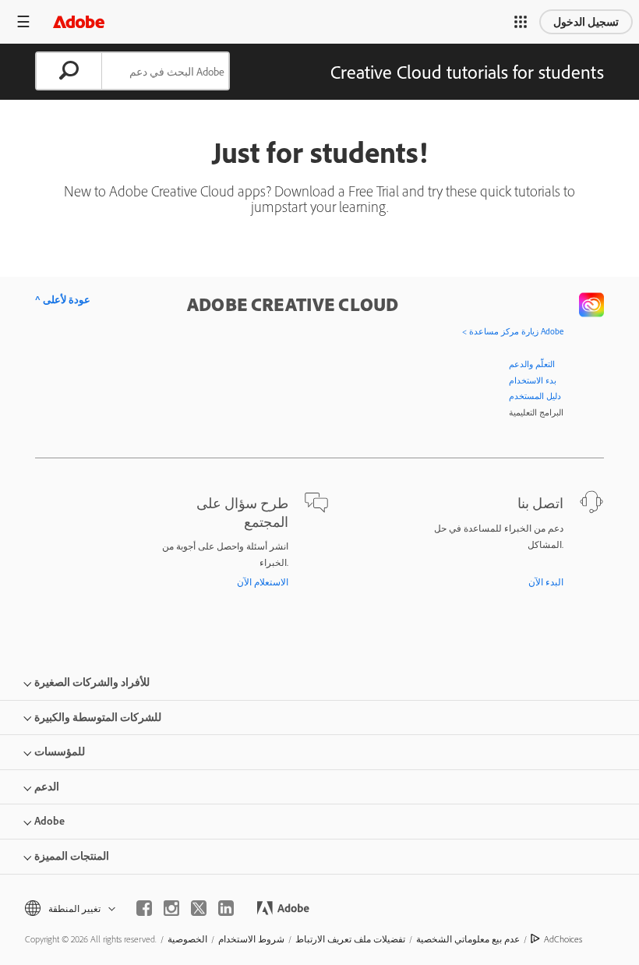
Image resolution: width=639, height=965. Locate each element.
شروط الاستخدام (251, 939)
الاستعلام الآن (262, 582)
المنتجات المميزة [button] (71, 856)
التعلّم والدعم (532, 364)
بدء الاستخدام (532, 380)
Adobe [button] (49, 821)
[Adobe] (79, 21)
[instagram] (171, 908)
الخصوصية (187, 939)
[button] (520, 21)
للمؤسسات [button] (59, 751)
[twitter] (199, 908)
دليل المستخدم (535, 396)
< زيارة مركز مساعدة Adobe (512, 331)
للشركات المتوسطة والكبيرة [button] (97, 717)
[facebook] (144, 908)
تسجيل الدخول (586, 22)
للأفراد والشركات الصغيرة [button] (92, 682)
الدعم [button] (46, 786)
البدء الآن (545, 582)
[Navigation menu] (23, 21)
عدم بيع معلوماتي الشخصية (468, 939)
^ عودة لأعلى (62, 299)
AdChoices (563, 939)
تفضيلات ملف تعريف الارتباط (350, 939)
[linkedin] (226, 908)
